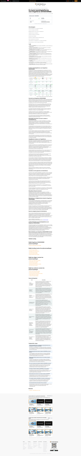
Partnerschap (43, 5)
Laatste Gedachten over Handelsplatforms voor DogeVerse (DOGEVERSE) (37, 40)
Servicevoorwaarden (44, 453)
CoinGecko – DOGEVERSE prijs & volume (34, 390)
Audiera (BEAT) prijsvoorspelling (33, 261)
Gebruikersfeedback (35, 445)
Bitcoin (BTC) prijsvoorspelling (33, 253)
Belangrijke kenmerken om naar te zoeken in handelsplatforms (36, 31)
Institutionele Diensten (30, 448)
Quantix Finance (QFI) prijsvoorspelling (34, 271)
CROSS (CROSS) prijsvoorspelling (33, 274)
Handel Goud (44, 449)
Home (36, 5)
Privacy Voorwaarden (49, 453)
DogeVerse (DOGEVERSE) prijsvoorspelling (35, 245)
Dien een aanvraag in (35, 444)
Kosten (34, 447)
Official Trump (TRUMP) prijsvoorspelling (34, 260)
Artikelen (40, 5)
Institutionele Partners (24, 448)
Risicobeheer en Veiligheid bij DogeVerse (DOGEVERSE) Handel (36, 37)
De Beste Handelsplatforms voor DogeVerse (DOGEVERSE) (36, 28)
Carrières (24, 446)
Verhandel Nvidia (45, 447)
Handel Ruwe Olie (45, 451)
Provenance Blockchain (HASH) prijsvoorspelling (35, 273)
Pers (23, 445)
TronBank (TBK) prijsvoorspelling (33, 275)
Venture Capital (24, 447)
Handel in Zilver (44, 450)
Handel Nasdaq (44, 448)
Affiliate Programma (30, 447)
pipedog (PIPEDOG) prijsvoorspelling (34, 254)
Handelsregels (34, 446)
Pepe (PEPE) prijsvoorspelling (33, 252)
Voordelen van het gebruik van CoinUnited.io (34, 34)
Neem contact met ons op (25, 444)
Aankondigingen (40, 447)
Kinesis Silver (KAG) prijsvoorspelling (34, 272)
